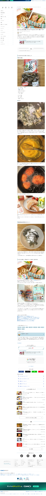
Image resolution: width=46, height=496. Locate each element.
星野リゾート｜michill (4, 24)
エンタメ (2, 34)
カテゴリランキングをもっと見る (31, 417)
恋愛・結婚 (2, 38)
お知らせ (2, 10)
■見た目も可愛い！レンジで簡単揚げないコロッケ (25, 316)
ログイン (2, 14)
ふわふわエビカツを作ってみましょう (25, 50)
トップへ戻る (30, 366)
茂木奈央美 (43, 399)
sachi (44, 414)
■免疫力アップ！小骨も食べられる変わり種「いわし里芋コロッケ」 (28, 317)
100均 (27, 327)
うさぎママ (20, 32)
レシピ (2, 30)
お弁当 (35, 280)
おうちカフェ (30, 327)
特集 (1, 22)
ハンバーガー (19, 327)
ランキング (2, 20)
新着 (1, 18)
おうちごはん (35, 327)
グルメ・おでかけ (3, 36)
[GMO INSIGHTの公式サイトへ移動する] (4, 470)
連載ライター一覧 (3, 16)
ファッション (3, 26)
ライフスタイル (3, 32)
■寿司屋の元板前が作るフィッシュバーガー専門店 (25, 320)
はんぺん (19, 88)
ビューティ (2, 28)
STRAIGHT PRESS (43, 436)
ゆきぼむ (44, 404)
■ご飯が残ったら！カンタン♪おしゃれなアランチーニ (26, 319)
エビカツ (35, 163)
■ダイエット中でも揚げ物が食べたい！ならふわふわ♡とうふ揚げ (28, 318)
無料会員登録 (3, 12)
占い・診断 (2, 40)
